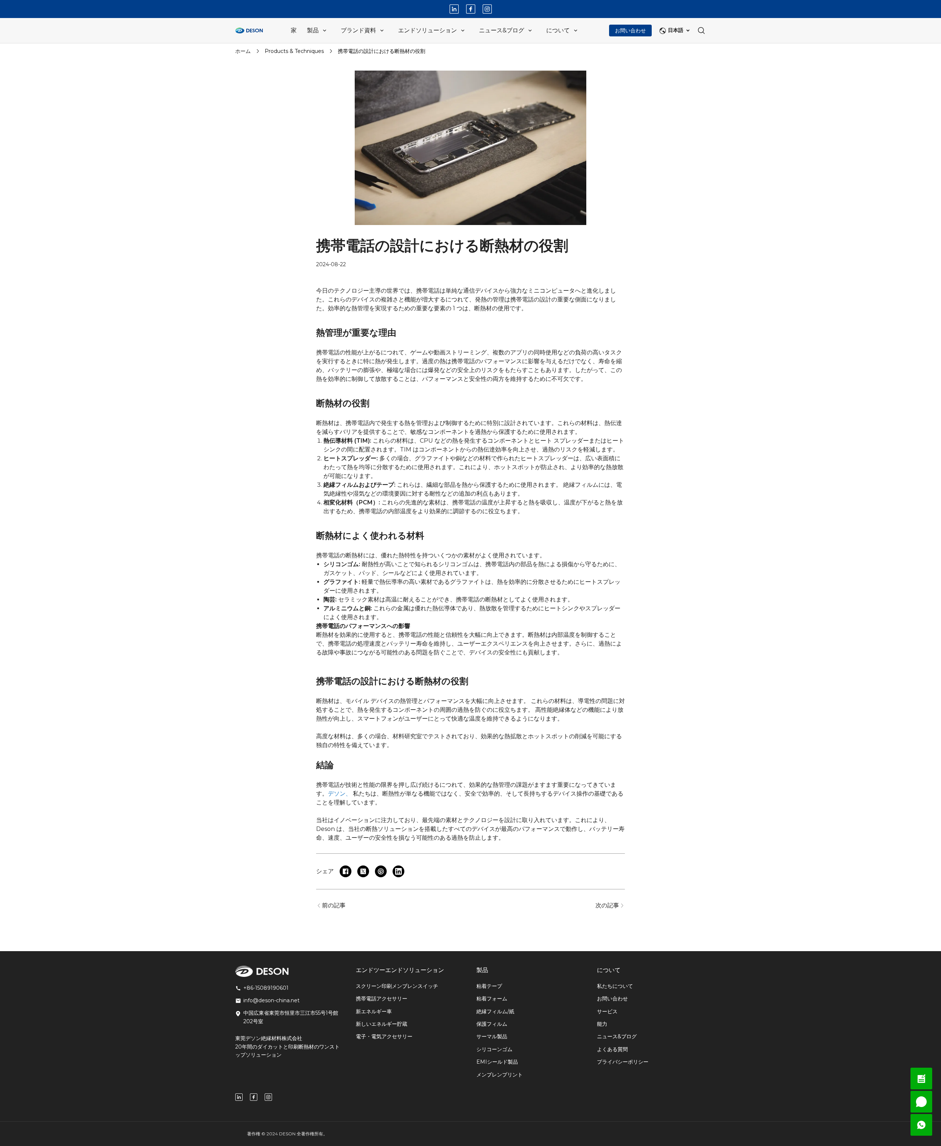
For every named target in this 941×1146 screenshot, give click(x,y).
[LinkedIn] (454, 9)
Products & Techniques (294, 51)
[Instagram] (487, 9)
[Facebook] (470, 9)
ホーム (243, 51)
